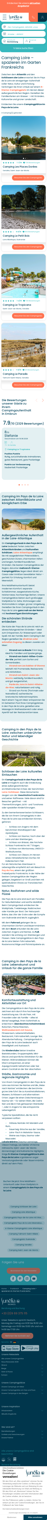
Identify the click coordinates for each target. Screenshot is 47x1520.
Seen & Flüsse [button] (7, 1372)
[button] (42, 17)
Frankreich (14, 1288)
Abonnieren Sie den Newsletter (23, 1271)
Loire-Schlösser (10, 792)
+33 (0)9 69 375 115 (14, 1313)
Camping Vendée (24, 1244)
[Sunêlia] (15, 17)
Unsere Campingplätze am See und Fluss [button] (18, 1390)
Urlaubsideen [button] (6, 1410)
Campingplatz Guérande (23, 1239)
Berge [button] (3, 1368)
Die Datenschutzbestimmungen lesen (16, 1509)
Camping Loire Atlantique (23, 1212)
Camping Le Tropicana (17, 305)
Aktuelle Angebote (8, 1414)
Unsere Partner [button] (7, 1438)
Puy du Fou (8, 870)
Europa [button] (4, 1375)
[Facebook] (13, 1279)
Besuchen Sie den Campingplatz (28, 178)
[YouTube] (34, 1279)
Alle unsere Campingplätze (12, 1358)
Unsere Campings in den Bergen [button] (14, 1393)
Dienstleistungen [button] (8, 1431)
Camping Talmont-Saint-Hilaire (23, 1234)
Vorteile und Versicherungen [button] (13, 1434)
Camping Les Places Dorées (20, 166)
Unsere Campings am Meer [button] (12, 1387)
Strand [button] (4, 1365)
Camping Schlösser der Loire (23, 1206)
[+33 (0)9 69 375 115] (33, 17)
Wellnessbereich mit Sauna (17, 1030)
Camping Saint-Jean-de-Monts (23, 1250)
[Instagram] (27, 1279)
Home (4, 1288)
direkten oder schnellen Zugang (20, 641)
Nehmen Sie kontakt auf (17, 1335)
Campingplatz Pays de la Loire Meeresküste (24, 1223)
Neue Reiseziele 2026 (10, 1362)
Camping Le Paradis (15, 374)
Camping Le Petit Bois (16, 236)
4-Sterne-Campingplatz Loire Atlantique (23, 1228)
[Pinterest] (20, 1279)
